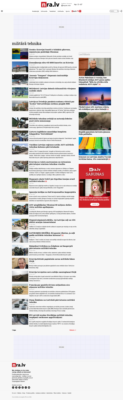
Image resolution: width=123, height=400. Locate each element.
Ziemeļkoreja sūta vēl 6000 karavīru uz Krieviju (51, 62)
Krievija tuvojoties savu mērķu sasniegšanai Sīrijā (52, 272)
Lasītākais (84, 54)
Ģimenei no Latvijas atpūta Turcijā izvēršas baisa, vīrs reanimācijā (95, 158)
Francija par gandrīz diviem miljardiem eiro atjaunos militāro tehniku (49, 286)
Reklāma (19, 393)
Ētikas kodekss (57, 393)
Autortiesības (50, 393)
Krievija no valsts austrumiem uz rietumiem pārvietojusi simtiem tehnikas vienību (50, 163)
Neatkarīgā (35, 11)
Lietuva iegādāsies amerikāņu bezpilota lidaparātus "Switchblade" (47, 132)
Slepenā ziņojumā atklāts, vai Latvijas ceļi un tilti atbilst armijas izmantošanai (52, 221)
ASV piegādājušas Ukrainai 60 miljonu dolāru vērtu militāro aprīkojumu (50, 206)
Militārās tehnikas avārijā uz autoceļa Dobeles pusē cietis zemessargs (50, 119)
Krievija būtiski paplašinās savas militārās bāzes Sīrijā (52, 260)
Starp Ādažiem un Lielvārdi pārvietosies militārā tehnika (52, 301)
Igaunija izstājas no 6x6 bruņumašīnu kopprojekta (52, 192)
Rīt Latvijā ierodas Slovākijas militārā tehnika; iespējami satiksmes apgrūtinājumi (51, 316)
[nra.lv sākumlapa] (50, 4)
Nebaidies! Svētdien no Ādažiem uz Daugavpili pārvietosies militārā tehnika (51, 247)
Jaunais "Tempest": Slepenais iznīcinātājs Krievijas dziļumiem (48, 76)
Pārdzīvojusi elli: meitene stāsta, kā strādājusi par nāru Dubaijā (94, 108)
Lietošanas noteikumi (41, 393)
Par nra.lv (14, 393)
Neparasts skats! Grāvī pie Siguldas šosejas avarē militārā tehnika (52, 180)
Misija (23, 393)
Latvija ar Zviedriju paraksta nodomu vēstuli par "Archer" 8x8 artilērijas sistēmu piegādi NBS (51, 102)
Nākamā (73, 330)
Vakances (64, 393)
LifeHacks (61, 11)
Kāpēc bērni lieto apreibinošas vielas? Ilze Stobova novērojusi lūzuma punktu (94, 199)
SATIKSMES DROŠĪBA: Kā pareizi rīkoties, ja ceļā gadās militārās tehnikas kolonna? (52, 234)
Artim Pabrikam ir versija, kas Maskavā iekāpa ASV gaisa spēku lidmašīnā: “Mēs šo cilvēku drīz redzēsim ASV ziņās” (94, 80)
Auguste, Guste (66, 6)
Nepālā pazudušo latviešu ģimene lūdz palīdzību (94, 133)
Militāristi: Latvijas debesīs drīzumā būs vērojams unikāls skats (52, 89)
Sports (68, 11)
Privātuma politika (30, 393)
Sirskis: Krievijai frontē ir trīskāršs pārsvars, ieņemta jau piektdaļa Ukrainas (49, 50)
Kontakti (69, 393)
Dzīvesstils (44, 11)
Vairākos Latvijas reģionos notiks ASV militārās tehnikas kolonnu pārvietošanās (51, 146)
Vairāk (95, 204)
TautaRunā (52, 11)
